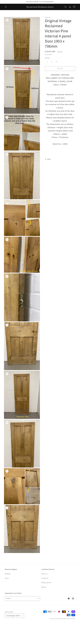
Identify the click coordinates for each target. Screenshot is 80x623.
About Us (44, 574)
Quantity (47, 58)
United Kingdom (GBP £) (13, 616)
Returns (43, 587)
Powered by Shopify (70, 618)
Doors (7, 578)
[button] (6, 7)
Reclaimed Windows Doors (59, 618)
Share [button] (49, 159)
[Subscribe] (38, 598)
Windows (8, 574)
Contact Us (44, 578)
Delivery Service (46, 582)
